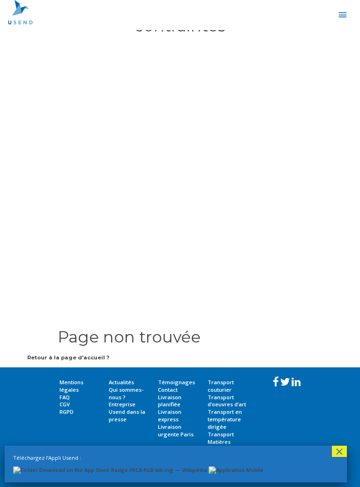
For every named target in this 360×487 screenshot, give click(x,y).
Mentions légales (71, 386)
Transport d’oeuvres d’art (227, 401)
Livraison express (169, 415)
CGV (65, 404)
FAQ (65, 397)
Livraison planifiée (169, 401)
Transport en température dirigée (225, 419)
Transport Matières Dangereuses (225, 442)
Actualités (121, 382)
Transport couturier (221, 386)
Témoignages (176, 382)
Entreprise (122, 404)
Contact (168, 389)
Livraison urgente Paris (176, 430)
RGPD (67, 411)
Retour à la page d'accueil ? (68, 357)
